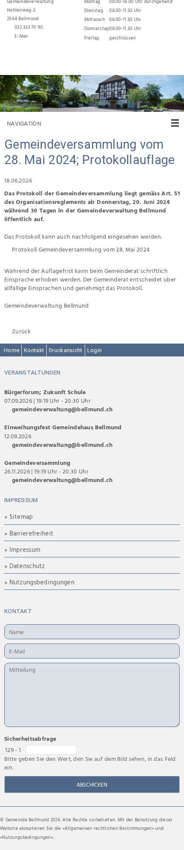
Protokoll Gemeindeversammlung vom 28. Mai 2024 (81, 249)
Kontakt (34, 350)
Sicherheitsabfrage (30, 738)
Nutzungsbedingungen (26, 837)
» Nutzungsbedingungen (39, 582)
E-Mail (21, 36)
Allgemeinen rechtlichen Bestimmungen (108, 828)
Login (94, 350)
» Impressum (22, 549)
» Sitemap (18, 516)
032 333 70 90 (29, 27)
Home (11, 350)
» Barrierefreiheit (28, 533)
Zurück (21, 331)
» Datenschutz (24, 566)
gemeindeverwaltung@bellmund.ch (62, 408)
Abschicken (92, 784)
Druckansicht (65, 350)
